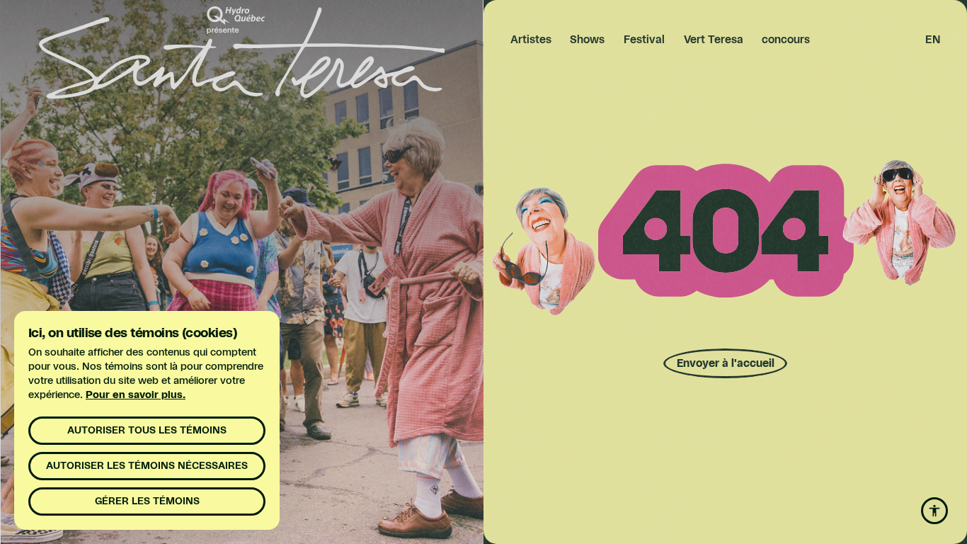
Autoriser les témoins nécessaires (147, 466)
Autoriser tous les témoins (147, 431)
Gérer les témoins (147, 501)
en (932, 40)
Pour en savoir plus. (135, 395)
